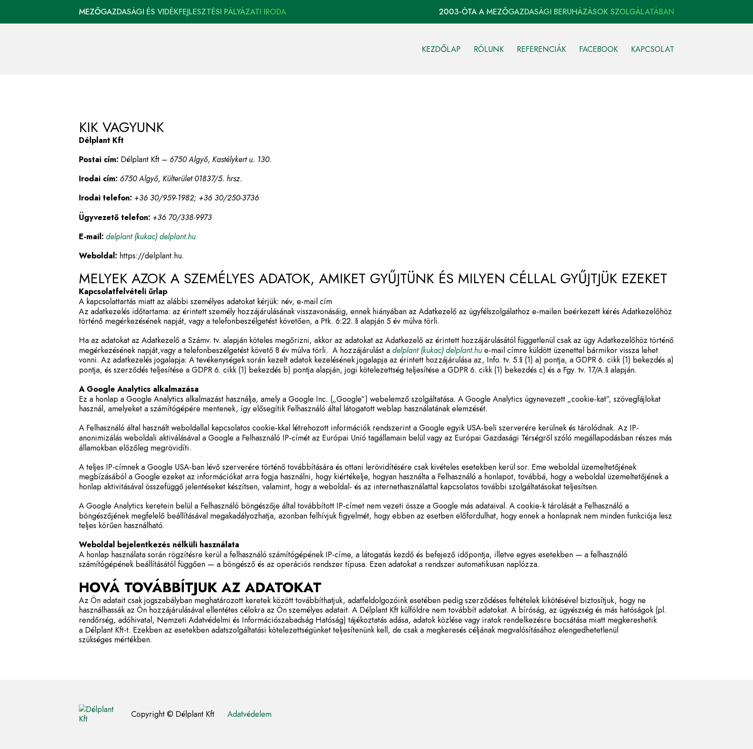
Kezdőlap (441, 49)
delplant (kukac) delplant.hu (151, 236)
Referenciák (541, 49)
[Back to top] (722, 723)
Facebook (598, 49)
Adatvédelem (249, 714)
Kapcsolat (652, 49)
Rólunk (489, 49)
